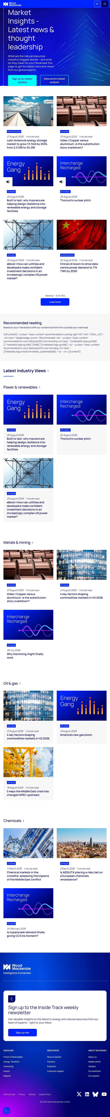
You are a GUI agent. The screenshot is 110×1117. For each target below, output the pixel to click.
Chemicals (12, 820)
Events (6, 1071)
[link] (55, 969)
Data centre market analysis (54, 80)
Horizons (51, 1061)
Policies (32, 1094)
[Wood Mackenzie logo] (12, 4)
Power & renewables (20, 387)
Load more (55, 301)
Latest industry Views (24, 370)
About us (92, 1057)
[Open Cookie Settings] (6, 1110)
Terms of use (9, 1094)
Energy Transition (11, 1061)
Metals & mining (17, 542)
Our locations (94, 1071)
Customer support (55, 1071)
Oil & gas (11, 683)
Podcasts (51, 1066)
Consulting (8, 1066)
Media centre (94, 1061)
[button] (97, 4)
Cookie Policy (45, 1094)
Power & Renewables (13, 1057)
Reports (7, 1075)
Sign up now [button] (22, 1032)
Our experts (93, 1075)
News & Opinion (54, 1057)
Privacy (21, 1094)
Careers (92, 1066)
